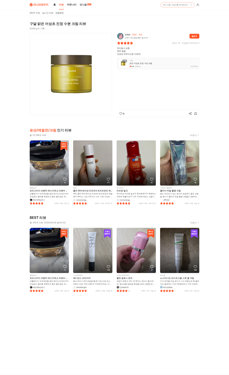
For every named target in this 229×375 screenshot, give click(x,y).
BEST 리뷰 (35, 13)
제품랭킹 (59, 13)
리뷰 (61, 4)
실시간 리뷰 (47, 13)
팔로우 (194, 36)
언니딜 (85, 4)
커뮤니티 (71, 4)
